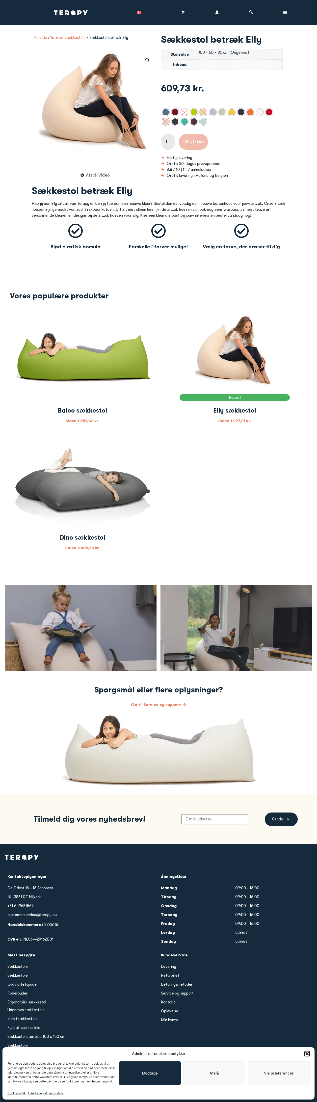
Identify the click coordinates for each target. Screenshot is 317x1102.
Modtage (150, 1073)
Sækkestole (17, 966)
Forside (40, 37)
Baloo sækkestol (82, 410)
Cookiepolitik (16, 1093)
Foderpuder (17, 993)
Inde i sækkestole (22, 1019)
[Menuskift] (285, 12)
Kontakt (168, 1002)
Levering (168, 966)
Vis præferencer (278, 1073)
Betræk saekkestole (68, 37)
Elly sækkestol (234, 410)
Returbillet (170, 975)
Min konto (169, 1020)
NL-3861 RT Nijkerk (24, 897)
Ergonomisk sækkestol (26, 1002)
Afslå (214, 1073)
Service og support (177, 993)
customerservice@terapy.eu (32, 915)
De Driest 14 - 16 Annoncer (30, 888)
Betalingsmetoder (176, 984)
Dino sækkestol (82, 537)
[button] (307, 1053)
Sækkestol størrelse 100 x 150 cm (36, 1036)
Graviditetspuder (22, 984)
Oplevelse (169, 1011)
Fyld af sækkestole (23, 1027)
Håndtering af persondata (45, 1093)
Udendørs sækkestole (26, 1010)
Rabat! (235, 397)
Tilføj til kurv (193, 141)
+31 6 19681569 (20, 906)
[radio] (165, 112)
